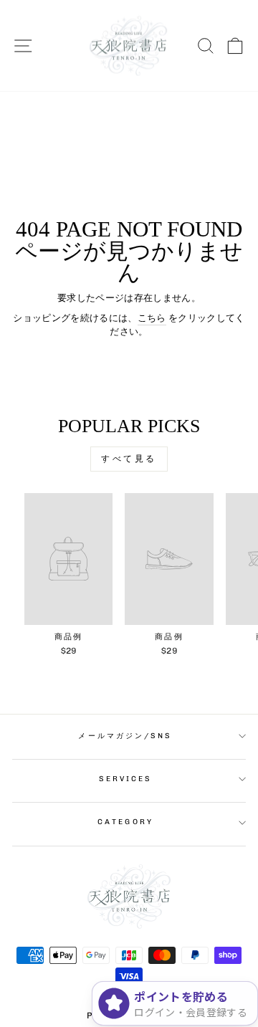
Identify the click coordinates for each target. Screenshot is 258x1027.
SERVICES (126, 778)
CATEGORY (125, 821)
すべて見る (129, 459)
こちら (152, 317)
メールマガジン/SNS (125, 735)
